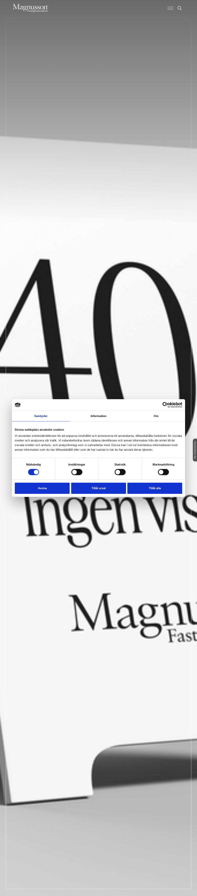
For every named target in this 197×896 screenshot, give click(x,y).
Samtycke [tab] (41, 416)
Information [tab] (98, 416)
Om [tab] (156, 416)
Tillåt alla (155, 488)
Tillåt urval (99, 488)
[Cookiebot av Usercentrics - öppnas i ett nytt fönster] (165, 405)
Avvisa (42, 488)
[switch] (76, 472)
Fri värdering (195, 450)
